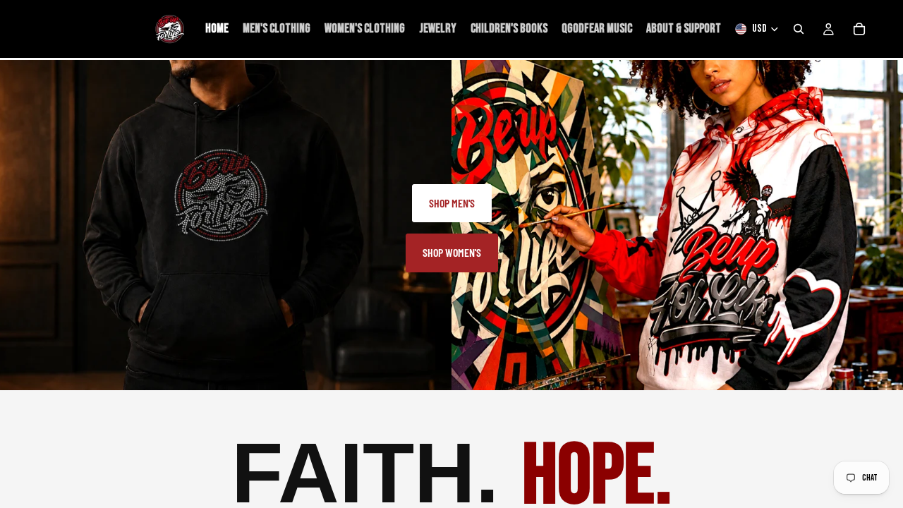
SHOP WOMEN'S (452, 252)
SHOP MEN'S (452, 203)
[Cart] (859, 28)
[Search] (798, 28)
